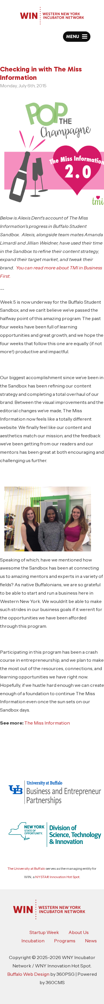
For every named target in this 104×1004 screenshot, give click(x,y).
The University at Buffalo (26, 868)
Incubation (32, 941)
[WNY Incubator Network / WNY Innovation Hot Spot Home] (52, 16)
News (91, 941)
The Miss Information (47, 723)
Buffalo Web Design (28, 974)
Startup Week (44, 932)
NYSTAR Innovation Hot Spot (57, 877)
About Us (78, 932)
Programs (64, 941)
